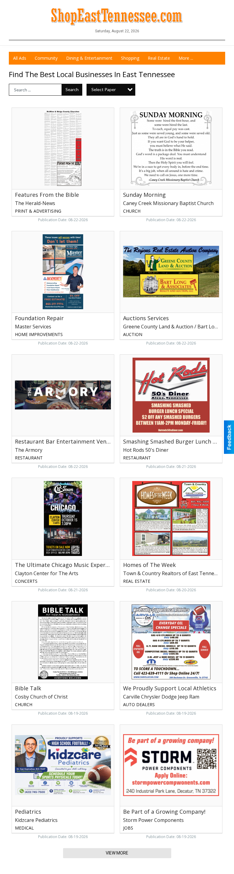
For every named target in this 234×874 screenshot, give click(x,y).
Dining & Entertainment (89, 58)
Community (46, 58)
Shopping (130, 58)
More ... (186, 58)
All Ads (19, 58)
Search (72, 89)
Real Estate (159, 58)
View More (117, 853)
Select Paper (103, 89)
